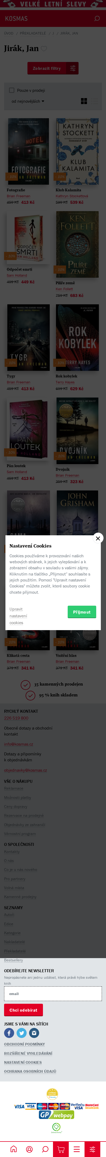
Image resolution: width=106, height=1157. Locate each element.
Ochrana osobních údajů (30, 1071)
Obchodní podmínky (24, 1044)
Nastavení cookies (23, 1062)
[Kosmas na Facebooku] (9, 1034)
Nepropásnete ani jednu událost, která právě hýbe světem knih (50, 980)
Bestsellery (13, 959)
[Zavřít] (98, 538)
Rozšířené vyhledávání (28, 1053)
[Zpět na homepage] (13, 1149)
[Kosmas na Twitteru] (22, 1034)
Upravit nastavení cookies (18, 615)
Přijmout (82, 612)
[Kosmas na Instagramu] (34, 1034)
